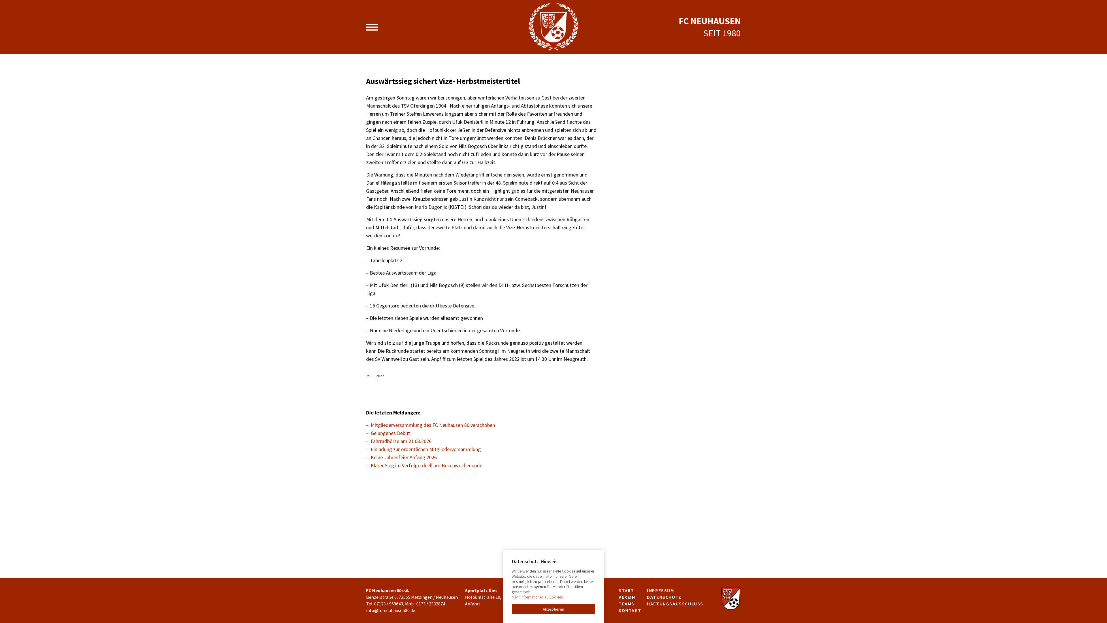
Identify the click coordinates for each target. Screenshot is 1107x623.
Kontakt (630, 610)
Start (626, 590)
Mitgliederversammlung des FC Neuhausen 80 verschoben (433, 425)
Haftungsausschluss (675, 604)
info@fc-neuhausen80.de (390, 610)
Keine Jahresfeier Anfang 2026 (404, 457)
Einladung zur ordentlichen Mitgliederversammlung (426, 449)
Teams (627, 604)
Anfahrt (473, 604)
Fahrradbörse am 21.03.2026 (401, 441)
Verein (627, 597)
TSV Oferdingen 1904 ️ (424, 105)
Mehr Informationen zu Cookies (537, 597)
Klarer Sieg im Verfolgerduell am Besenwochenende (426, 465)
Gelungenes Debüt (390, 433)
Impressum (660, 590)
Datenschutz (664, 597)
